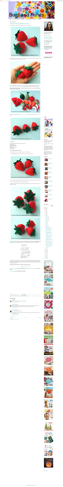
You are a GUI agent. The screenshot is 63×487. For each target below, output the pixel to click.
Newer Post (11, 317)
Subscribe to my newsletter (14, 268)
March (46, 225)
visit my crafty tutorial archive (30, 268)
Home (11, 19)
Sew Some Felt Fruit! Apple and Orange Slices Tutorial (49, 242)
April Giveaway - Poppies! (50, 199)
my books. (50, 35)
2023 (45, 209)
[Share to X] (23, 294)
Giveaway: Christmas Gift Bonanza (50, 177)
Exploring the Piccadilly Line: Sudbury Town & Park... (49, 239)
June (46, 222)
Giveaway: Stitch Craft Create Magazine (50, 191)
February (46, 226)
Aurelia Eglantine (14, 304)
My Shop (14, 19)
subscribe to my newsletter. (47, 47)
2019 (45, 213)
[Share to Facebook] (24, 294)
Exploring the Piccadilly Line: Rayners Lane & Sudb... (49, 244)
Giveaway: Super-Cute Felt (50, 194)
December (46, 216)
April (46, 224)
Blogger (35, 485)
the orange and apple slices (19, 86)
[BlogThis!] (22, 294)
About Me (18, 19)
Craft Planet (38, 114)
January (46, 247)
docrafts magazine (24, 114)
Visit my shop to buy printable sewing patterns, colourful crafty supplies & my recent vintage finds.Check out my (48, 38)
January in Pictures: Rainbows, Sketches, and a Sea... (49, 245)
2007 (45, 258)
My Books (34, 19)
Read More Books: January (48, 240)
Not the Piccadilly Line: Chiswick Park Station (48, 229)
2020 (45, 212)
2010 (45, 255)
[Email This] (21, 294)
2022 (45, 210)
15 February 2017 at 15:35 (15, 314)
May (46, 223)
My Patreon (22, 19)
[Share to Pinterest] (25, 294)
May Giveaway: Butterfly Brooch (50, 185)
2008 (45, 257)
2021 (45, 211)
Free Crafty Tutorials (28, 19)
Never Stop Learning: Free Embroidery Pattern (48, 232)
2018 (45, 214)
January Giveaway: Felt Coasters (50, 168)
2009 (45, 256)
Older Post (39, 317)
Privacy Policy (39, 19)
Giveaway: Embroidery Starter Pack (50, 164)
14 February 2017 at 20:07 (15, 307)
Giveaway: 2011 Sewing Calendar (50, 181)
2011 (45, 254)
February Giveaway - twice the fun (50, 173)
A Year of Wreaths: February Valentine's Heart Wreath (48, 236)
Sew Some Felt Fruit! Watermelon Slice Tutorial (48, 227)
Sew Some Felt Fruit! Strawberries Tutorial (19, 23)
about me (46, 35)
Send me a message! (46, 44)
